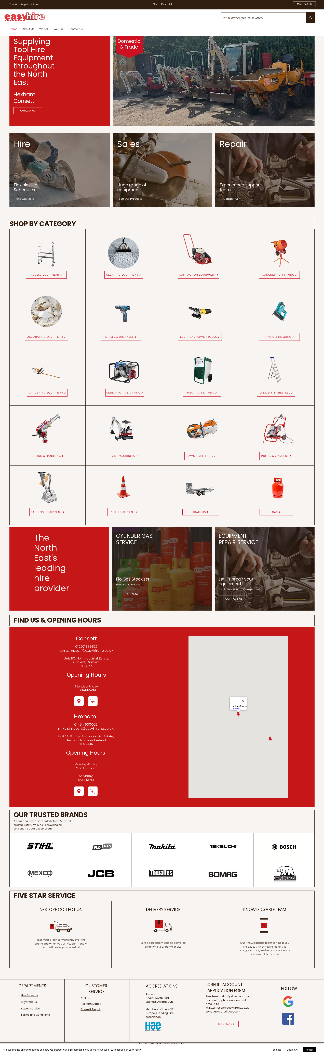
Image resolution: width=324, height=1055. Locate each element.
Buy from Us (29, 1002)
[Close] (320, 1049)
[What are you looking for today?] (310, 17)
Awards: (150, 994)
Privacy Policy (133, 1049)
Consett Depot (90, 1009)
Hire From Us (29, 995)
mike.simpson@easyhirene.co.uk (86, 728)
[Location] (79, 701)
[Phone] (93, 701)
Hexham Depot (91, 1004)
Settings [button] (277, 1049)
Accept (309, 1049)
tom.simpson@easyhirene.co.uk (86, 651)
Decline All (292, 1049)
